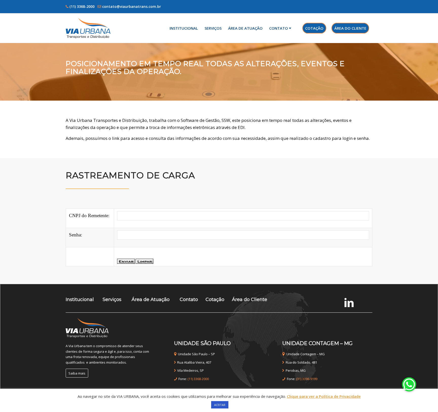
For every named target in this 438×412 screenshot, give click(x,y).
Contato (188, 299)
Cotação (215, 299)
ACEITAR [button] (219, 405)
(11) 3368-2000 (82, 6)
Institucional (80, 299)
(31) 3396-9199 (306, 379)
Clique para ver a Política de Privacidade (324, 396)
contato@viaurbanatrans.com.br (131, 6)
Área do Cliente (249, 299)
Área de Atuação (151, 299)
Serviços (112, 299)
